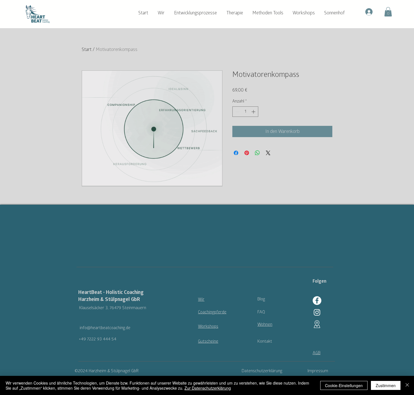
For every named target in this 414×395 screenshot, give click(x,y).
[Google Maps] (317, 324)
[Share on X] (268, 152)
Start (87, 49)
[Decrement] (236, 112)
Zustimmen (386, 385)
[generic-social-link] (317, 312)
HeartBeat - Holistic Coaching (111, 292)
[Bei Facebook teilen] (236, 152)
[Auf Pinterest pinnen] (246, 152)
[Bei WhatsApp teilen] (257, 152)
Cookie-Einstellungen (344, 385)
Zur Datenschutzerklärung (207, 388)
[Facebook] (317, 300)
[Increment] (253, 112)
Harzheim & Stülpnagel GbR (109, 299)
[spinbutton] (245, 112)
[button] (163, 13)
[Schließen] (407, 385)
